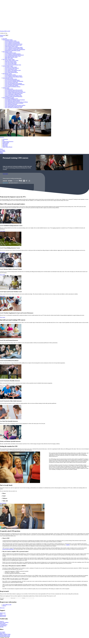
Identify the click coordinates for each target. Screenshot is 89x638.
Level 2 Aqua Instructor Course (11, 69)
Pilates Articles (5, 143)
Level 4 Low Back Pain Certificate (11, 85)
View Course (2, 231)
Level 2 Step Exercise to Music (11, 71)
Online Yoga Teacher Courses (10, 61)
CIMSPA (68, 544)
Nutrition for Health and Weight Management (13, 96)
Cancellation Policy (3, 624)
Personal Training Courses (7, 39)
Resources (2, 137)
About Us (2, 621)
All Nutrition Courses (9, 88)
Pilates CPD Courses (9, 58)
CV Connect (2, 150)
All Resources (5, 139)
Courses (1, 36)
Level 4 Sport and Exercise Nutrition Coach (13, 45)
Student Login (2, 612)
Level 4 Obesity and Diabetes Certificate (12, 86)
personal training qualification (8, 549)
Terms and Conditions (4, 622)
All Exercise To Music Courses (11, 66)
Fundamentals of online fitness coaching (12, 50)
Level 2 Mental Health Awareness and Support (14, 106)
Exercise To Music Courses (7, 65)
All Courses (4, 38)
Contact (1, 153)
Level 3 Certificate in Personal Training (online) (14, 48)
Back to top (2, 607)
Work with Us (2, 633)
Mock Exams (5, 145)
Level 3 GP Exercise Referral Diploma (12, 80)
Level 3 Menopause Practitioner (11, 104)
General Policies (3, 625)
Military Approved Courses (5, 634)
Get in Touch (5, 173)
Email (4, 605)
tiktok (5, 636)
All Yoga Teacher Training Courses (11, 60)
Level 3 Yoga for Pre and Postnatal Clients (13, 64)
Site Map (1, 626)
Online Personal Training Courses (11, 46)
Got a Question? (3, 503)
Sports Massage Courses (7, 73)
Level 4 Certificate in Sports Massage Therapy (14, 76)
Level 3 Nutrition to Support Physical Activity (13, 44)
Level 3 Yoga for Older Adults (10, 63)
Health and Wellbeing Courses (8, 97)
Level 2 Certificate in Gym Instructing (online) (14, 47)
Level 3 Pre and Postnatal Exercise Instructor (13, 83)
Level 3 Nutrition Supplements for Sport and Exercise (15, 92)
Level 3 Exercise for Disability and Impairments (14, 81)
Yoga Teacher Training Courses (8, 59)
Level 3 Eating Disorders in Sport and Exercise (14, 91)
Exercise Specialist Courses (7, 77)
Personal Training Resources (7, 141)
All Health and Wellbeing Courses (11, 98)
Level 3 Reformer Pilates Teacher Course (13, 56)
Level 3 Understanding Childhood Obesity (13, 94)
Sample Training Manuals (7, 146)
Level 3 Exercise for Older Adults (11, 82)
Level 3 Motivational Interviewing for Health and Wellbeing (16, 101)
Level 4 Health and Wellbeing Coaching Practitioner (15, 99)
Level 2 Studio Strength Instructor (11, 72)
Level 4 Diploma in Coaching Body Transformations (15, 49)
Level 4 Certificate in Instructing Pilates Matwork (14, 54)
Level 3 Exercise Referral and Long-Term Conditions (15, 105)
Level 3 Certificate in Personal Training (12, 42)
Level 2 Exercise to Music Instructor (12, 68)
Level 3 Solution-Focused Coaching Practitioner (14, 103)
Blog (3, 140)
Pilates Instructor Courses (7, 51)
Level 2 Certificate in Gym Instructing (12, 41)
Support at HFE (3, 615)
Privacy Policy (3, 623)
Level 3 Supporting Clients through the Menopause (14, 84)
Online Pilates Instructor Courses (11, 57)
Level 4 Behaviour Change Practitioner (12, 100)
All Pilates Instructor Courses (10, 52)
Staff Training (2, 151)
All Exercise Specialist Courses (11, 79)
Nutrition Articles (5, 142)
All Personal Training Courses (10, 40)
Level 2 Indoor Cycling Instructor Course (13, 70)
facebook (8, 636)
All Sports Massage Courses (10, 74)
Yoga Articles (5, 144)
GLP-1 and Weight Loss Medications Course (13, 107)
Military (1, 152)
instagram (2, 636)
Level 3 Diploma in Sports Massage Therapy (13, 75)
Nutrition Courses (5, 87)
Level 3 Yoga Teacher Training (11, 62)
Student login (2, 35)
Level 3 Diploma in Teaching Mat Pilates (13, 53)
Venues (1, 149)
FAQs (1, 614)
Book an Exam (3, 616)
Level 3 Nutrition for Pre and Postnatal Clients (14, 93)
